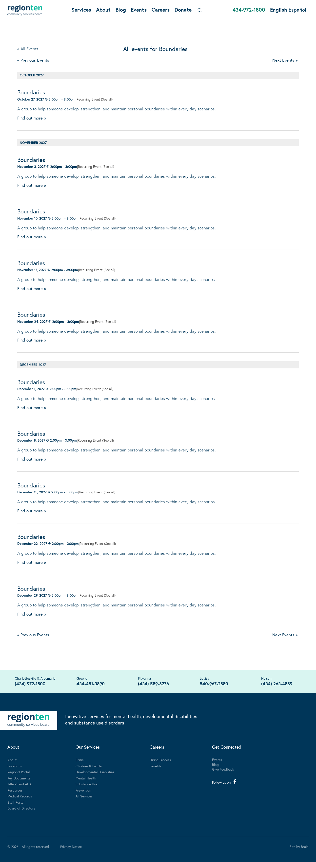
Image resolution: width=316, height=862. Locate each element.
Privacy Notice (71, 846)
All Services (84, 796)
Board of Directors (21, 808)
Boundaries (31, 92)
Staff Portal (15, 802)
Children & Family (89, 766)
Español (297, 9)
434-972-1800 (249, 9)
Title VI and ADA (19, 784)
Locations (14, 766)
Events (139, 9)
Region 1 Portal (18, 772)
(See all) (107, 99)
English (278, 9)
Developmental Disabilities (95, 772)
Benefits (155, 766)
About (103, 9)
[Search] (199, 10)
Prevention (83, 790)
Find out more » (31, 118)
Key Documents (18, 778)
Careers (161, 9)
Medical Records (19, 796)
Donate (183, 9)
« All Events (28, 49)
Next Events (284, 60)
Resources (14, 790)
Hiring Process (160, 760)
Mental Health (86, 778)
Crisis (79, 760)
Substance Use (86, 784)
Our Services (88, 747)
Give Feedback (223, 769)
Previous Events (33, 60)
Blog (121, 9)
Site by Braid (299, 846)
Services (81, 9)
